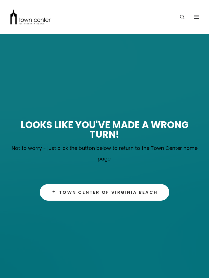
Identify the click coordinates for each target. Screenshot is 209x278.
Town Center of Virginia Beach (108, 192)
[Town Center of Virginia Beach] (30, 16)
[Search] (180, 16)
